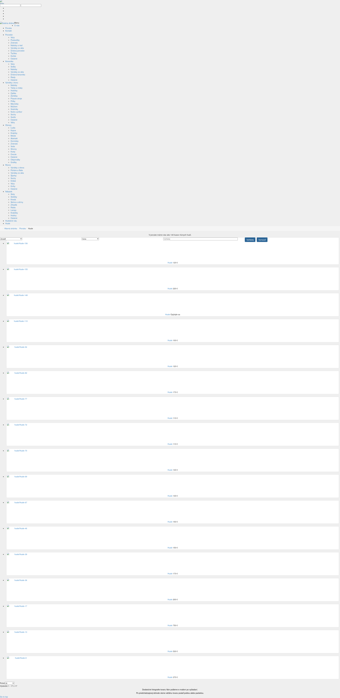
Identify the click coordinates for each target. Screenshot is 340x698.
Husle (170, 262)
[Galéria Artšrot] (7, 22)
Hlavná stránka (10, 228)
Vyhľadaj (250, 239)
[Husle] (19, 243)
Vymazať (262, 239)
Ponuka (22, 228)
